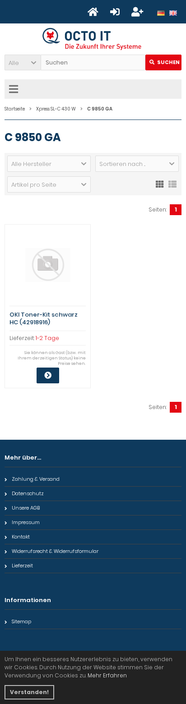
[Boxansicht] (159, 183)
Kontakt (21, 536)
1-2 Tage (47, 338)
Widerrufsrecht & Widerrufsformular (55, 551)
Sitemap (21, 621)
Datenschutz (28, 493)
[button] (23, 62)
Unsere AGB (26, 507)
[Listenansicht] (172, 183)
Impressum (26, 522)
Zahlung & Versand (36, 479)
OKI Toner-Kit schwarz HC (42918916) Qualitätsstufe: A (43, 322)
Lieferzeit (22, 565)
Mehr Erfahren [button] (107, 675)
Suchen (163, 62)
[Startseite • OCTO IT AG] (93, 39)
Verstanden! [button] (29, 692)
